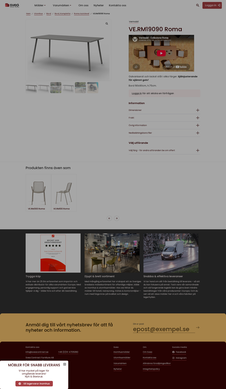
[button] (65, 364)
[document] (113, 194)
